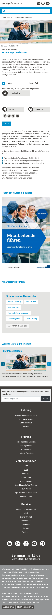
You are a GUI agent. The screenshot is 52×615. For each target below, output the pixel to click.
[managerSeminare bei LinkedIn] (10, 543)
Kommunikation (13, 307)
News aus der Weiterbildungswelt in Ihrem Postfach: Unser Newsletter (25, 392)
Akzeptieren (8, 607)
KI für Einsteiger (26, 481)
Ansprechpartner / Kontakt (26, 509)
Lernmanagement (14, 319)
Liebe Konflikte (26, 496)
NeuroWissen (26, 489)
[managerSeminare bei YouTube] (34, 543)
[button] (16, 93)
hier (37, 602)
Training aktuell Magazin (26, 442)
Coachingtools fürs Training (26, 485)
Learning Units (7, 17)
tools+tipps (26, 474)
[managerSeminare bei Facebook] (26, 543)
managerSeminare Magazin (26, 415)
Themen (26, 528)
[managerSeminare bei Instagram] (18, 543)
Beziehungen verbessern (24, 17)
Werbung (26, 532)
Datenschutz (26, 521)
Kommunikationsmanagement (18, 313)
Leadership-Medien (26, 419)
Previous (3, 364)
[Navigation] (48, 3)
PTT (26, 466)
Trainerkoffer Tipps (26, 453)
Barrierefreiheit (26, 517)
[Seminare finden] (26, 557)
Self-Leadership (26, 423)
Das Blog (26, 427)
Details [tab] (6, 124)
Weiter (45, 399)
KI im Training (26, 477)
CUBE (26, 470)
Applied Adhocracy (14, 302)
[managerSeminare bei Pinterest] (42, 543)
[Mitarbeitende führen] (26, 233)
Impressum (26, 524)
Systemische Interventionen (26, 493)
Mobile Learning (31, 319)
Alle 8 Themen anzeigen (17, 326)
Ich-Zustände (31, 302)
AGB (26, 513)
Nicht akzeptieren (25, 607)
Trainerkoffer (26, 450)
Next (49, 364)
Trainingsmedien (26, 446)
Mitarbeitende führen (13, 281)
